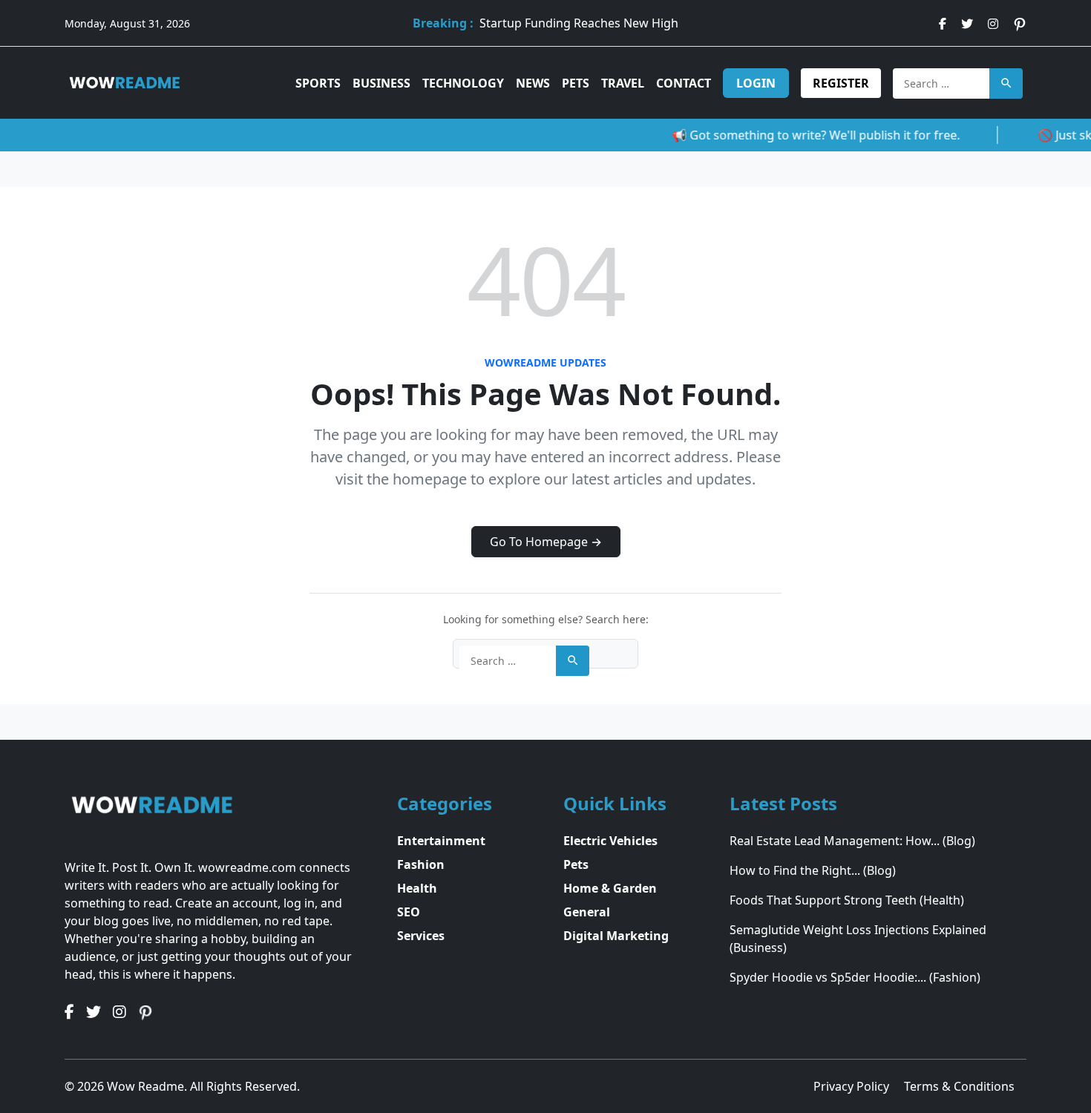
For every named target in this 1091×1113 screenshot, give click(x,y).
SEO (408, 912)
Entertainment (441, 841)
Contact (683, 83)
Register (841, 83)
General (586, 912)
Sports (318, 83)
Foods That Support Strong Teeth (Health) (847, 900)
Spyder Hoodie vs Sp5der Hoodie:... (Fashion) (855, 977)
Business (381, 83)
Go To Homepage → (546, 541)
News (533, 83)
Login (756, 83)
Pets (575, 83)
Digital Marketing (616, 936)
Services (421, 936)
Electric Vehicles (610, 841)
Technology (463, 83)
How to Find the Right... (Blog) (813, 870)
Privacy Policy (852, 1086)
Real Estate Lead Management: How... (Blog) (852, 841)
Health (417, 888)
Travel (622, 83)
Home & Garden (610, 888)
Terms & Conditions (959, 1086)
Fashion (421, 864)
